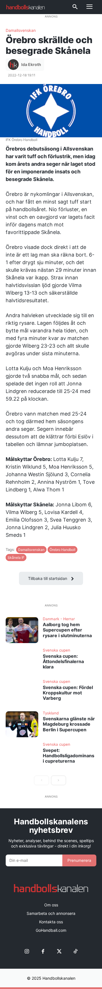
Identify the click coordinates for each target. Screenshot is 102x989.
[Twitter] (59, 951)
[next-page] (58, 780)
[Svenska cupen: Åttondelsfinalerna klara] (22, 661)
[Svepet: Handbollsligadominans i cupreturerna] (22, 756)
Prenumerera (79, 860)
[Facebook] (43, 951)
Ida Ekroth (31, 64)
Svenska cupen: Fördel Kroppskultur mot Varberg (68, 693)
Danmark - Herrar (59, 619)
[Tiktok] (75, 951)
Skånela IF (16, 557)
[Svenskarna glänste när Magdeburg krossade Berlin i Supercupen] (22, 724)
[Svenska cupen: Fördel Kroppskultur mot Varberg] (22, 693)
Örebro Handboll (62, 550)
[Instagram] (26, 951)
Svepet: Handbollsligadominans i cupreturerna (68, 755)
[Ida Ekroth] (14, 64)
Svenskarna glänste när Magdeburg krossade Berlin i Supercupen (69, 724)
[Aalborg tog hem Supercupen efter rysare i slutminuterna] (22, 630)
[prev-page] (41, 780)
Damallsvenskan (21, 30)
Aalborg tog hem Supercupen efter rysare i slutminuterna (67, 630)
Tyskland (51, 713)
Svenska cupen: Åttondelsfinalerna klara (63, 661)
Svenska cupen (56, 650)
